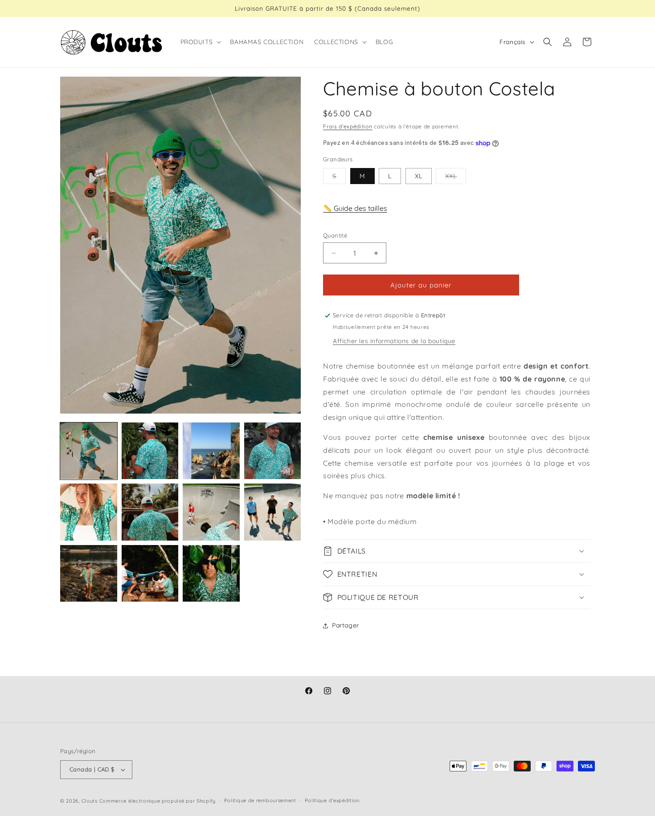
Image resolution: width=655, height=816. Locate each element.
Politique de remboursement (260, 800)
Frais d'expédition (348, 126)
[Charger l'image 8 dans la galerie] (272, 512)
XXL (455, 178)
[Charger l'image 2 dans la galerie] (150, 451)
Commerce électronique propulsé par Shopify (157, 801)
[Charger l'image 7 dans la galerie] (211, 512)
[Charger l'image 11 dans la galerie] (211, 573)
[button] (200, 42)
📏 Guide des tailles (355, 208)
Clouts (90, 801)
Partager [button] (345, 625)
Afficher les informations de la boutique (394, 341)
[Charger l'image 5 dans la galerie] (88, 512)
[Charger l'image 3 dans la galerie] (211, 451)
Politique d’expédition (332, 800)
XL (418, 176)
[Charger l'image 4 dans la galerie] (272, 451)
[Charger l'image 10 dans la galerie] (150, 573)
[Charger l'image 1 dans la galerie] (88, 451)
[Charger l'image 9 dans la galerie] (88, 573)
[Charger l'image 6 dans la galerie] (150, 512)
